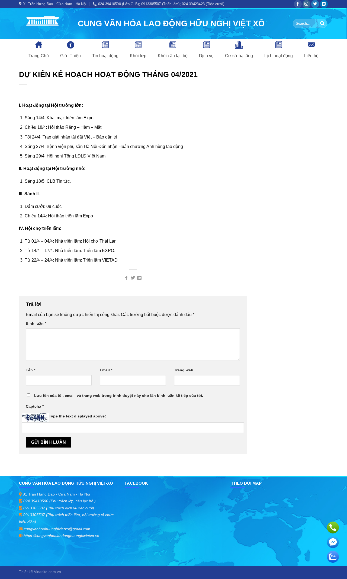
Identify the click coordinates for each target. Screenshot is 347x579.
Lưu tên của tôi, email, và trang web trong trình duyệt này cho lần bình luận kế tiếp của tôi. (118, 395)
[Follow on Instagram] (306, 4)
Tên (30, 370)
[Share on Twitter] (133, 278)
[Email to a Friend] (139, 278)
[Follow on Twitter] (315, 4)
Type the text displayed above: (77, 416)
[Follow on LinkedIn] (324, 4)
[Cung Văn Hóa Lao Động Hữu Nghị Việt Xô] (44, 23)
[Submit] (322, 23)
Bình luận (36, 323)
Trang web (183, 370)
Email (106, 370)
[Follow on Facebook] (298, 4)
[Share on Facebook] (126, 278)
